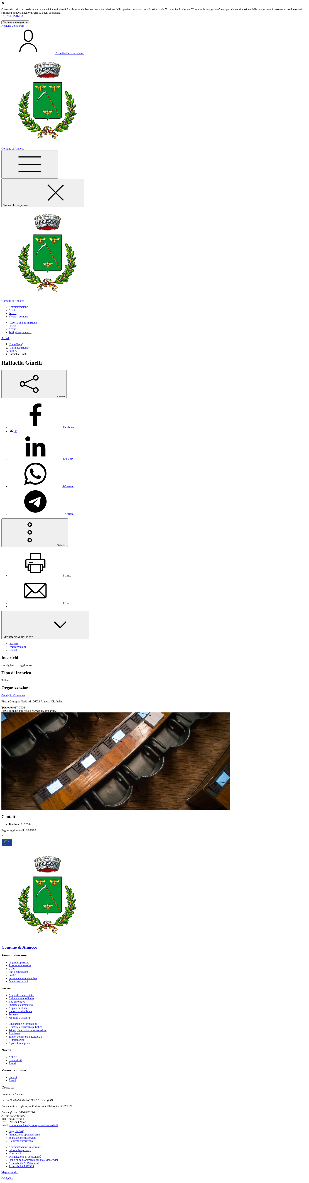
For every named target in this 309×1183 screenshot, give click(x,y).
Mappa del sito (9, 1172)
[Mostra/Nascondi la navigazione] (29, 164)
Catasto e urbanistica (20, 1011)
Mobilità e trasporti (19, 1017)
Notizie (13, 1056)
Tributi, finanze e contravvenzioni (27, 1030)
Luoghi (13, 1077)
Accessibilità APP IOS (21, 1166)
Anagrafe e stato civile (21, 995)
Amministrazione (18, 347)
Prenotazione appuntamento (24, 1134)
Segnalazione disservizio (22, 1137)
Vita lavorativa (17, 1001)
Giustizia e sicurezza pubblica (25, 1026)
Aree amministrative (20, 965)
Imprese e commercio (21, 1004)
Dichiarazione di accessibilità (25, 1156)
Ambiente (14, 1033)
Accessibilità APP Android (24, 1163)
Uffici (12, 968)
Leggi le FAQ (16, 1131)
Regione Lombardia (12, 25)
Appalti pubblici (18, 1008)
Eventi (12, 1080)
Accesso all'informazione (23, 322)
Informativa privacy (20, 1150)
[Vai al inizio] (2, 836)
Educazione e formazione (23, 1023)
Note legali (15, 1153)
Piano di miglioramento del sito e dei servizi (33, 1159)
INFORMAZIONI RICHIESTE (18, 637)
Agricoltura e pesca (19, 1043)
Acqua (12, 328)
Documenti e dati (18, 981)
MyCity (8, 1178)
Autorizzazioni (17, 1039)
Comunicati (15, 1060)
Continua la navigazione (15, 22)
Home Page (15, 344)
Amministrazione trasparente (25, 1147)
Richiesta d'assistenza (21, 1140)
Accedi (5, 338)
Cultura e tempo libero (21, 998)
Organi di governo (19, 962)
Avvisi (12, 1063)
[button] (18, 306)
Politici (12, 350)
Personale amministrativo (23, 978)
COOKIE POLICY (12, 15)
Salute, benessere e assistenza (25, 1036)
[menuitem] (41, 427)
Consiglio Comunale (13, 695)
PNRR (12, 325)
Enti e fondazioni (18, 971)
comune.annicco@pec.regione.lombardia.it (33, 1125)
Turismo (13, 1014)
